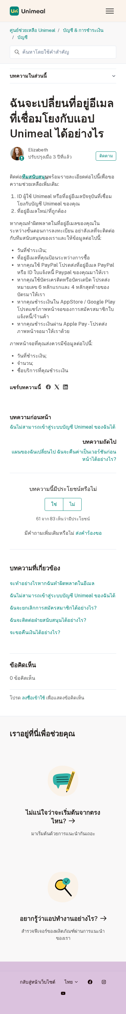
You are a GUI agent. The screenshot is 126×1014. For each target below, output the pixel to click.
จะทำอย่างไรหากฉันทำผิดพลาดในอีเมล (52, 583)
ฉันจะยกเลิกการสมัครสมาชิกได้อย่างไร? (53, 608)
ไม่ (72, 504)
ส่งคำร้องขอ (89, 533)
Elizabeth (38, 149)
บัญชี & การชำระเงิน (83, 30)
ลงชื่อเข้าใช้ (33, 697)
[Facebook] (48, 388)
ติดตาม (106, 155)
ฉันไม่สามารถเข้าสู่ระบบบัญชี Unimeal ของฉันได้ (62, 427)
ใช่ (54, 504)
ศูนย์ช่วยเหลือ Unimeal (32, 30)
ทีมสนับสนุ (33, 177)
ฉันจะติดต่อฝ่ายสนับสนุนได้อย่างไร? (48, 620)
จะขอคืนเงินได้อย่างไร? (35, 632)
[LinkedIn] (65, 388)
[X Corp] (56, 388)
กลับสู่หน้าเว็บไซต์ (37, 982)
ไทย (69, 982)
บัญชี (22, 37)
